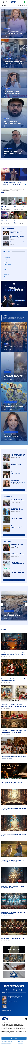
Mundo (5, 271)
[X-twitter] (22, 5)
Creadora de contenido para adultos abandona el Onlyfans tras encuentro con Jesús (17, 233)
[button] (26, 1019)
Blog (5, 276)
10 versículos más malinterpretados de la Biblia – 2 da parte (13, 809)
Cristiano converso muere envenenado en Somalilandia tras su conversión (18, 502)
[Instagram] (24, 5)
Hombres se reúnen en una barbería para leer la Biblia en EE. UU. (18, 455)
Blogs (5, 316)
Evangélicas (6, 274)
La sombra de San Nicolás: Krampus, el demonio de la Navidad (13, 679)
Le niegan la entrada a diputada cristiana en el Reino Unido (15, 997)
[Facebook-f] (18, 5)
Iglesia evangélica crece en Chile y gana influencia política (17, 572)
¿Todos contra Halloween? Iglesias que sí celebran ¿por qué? (13, 757)
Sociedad (6, 254)
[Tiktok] (26, 5)
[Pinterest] (19, 990)
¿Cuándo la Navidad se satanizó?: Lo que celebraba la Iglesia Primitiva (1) (13, 731)
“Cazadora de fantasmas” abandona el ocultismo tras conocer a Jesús (18, 483)
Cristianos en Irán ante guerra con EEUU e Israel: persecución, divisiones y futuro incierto (13, 654)
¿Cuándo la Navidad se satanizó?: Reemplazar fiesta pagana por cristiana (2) (13, 706)
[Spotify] (21, 990)
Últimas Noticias (8, 228)
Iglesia (3, 164)
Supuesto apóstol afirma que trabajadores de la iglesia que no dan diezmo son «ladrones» (13, 184)
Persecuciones (7, 257)
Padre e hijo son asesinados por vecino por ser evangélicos (18, 555)
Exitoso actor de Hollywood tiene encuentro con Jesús (17, 464)
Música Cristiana (7, 264)
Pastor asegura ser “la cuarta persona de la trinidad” (17, 242)
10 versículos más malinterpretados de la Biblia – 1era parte (13, 835)
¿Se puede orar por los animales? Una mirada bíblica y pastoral (12, 861)
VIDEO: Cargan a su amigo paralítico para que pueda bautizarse (18, 546)
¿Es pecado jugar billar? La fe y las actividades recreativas (11, 783)
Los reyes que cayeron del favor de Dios (13, 938)
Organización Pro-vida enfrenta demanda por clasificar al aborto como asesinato (16, 1006)
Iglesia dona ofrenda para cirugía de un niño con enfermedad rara (7, 208)
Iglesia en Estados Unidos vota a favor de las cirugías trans (7, 222)
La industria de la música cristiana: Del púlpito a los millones (13, 912)
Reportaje (4, 629)
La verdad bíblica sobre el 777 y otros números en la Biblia (12, 887)
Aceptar (14, 1038)
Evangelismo (6, 262)
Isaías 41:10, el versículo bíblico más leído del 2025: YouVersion (17, 564)
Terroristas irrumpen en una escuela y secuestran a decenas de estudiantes (18, 528)
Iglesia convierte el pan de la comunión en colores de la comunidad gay (20, 208)
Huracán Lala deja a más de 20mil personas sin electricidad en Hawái (17, 238)
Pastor (5, 267)
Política (5, 269)
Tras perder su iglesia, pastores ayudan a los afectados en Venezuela (20, 222)
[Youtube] (20, 5)
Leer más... (3, 192)
